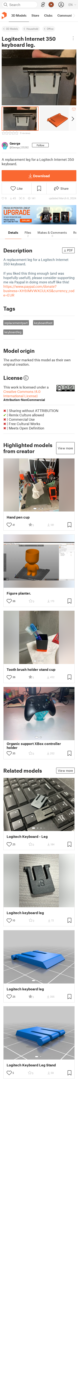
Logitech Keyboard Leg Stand (31, 1065)
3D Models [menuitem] (18, 15)
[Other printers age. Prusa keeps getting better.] (39, 214)
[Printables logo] (4, 15)
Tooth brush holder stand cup (31, 669)
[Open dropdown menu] (73, 38)
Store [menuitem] (35, 15)
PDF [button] (70, 250)
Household (32, 28)
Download (41, 176)
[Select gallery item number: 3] (42, 508)
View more (65, 448)
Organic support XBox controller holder (34, 746)
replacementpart (16, 323)
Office (50, 28)
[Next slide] (72, 119)
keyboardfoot (43, 323)
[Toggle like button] (9, 524)
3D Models (12, 28)
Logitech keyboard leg (25, 913)
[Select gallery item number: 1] (35, 508)
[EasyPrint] (43, 4)
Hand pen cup (18, 517)
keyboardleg (13, 332)
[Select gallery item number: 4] (44, 828)
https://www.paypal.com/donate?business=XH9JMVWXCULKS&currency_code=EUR (38, 290)
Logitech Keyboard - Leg (27, 836)
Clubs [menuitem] (48, 15)
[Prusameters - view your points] (51, 4)
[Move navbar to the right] (74, 15)
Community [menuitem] (65, 15)
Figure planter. (19, 593)
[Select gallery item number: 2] (39, 508)
